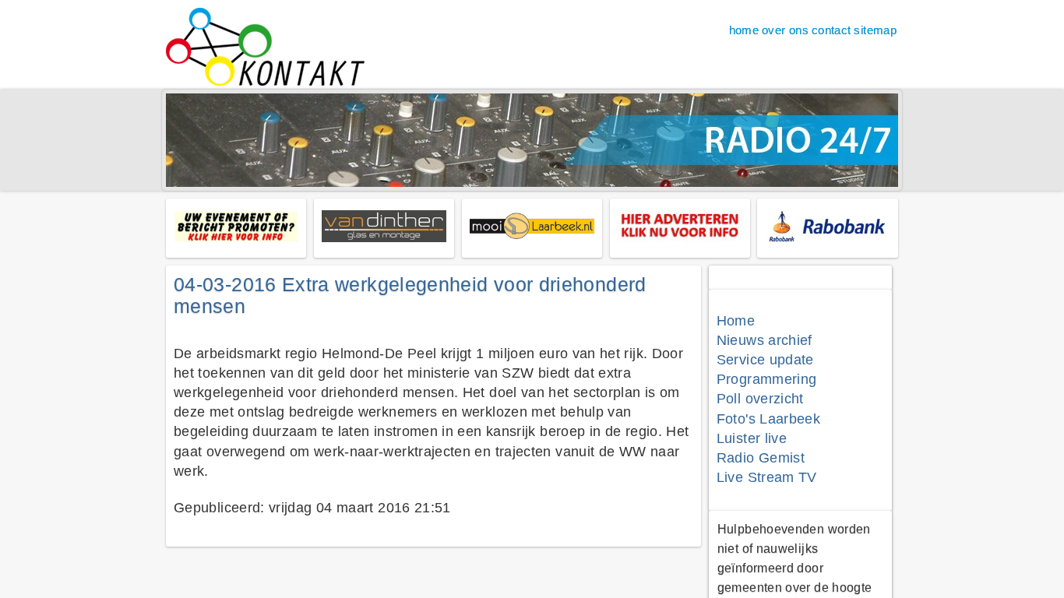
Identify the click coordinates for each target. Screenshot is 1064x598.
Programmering (767, 379)
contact (831, 30)
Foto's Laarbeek (768, 419)
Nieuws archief (764, 340)
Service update (765, 360)
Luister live (752, 438)
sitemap (875, 30)
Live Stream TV (767, 477)
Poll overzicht (760, 398)
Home (736, 321)
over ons (785, 30)
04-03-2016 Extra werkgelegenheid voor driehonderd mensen (410, 295)
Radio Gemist (761, 458)
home (744, 30)
